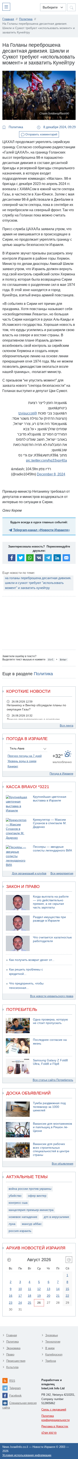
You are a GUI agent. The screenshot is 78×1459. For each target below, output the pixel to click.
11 (29, 1289)
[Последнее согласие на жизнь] (18, 1045)
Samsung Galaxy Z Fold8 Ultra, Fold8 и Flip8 (50, 1062)
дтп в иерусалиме (56, 1217)
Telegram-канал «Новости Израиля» (41, 530)
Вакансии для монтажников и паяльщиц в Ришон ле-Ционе (52, 1127)
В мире (50, 1348)
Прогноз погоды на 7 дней (25, 756)
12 (39, 1289)
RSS (12, 1380)
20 (48, 1295)
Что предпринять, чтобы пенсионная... (26, 985)
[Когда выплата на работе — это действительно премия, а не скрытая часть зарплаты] (18, 902)
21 (58, 1295)
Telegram (15, 1388)
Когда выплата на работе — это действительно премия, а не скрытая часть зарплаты (51, 902)
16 (10, 1295)
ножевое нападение (23, 1217)
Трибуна (50, 1360)
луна (12, 1224)
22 (67, 1295)
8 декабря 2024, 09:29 (59, 127)
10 (20, 1289)
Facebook (15, 1395)
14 (58, 1289)
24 (20, 1302)
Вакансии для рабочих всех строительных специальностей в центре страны (51, 1149)
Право (10, 1354)
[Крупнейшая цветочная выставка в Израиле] (18, 804)
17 (20, 1295)
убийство (15, 1195)
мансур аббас (32, 1224)
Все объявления (62, 1163)
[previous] (9, 1259)
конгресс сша (18, 1202)
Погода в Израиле (61, 773)
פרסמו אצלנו (49, 1432)
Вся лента (66, 725)
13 (48, 1289)
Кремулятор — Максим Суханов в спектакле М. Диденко (50, 823)
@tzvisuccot (27, 413)
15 (67, 1289)
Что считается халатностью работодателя (52, 939)
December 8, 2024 (51, 474)
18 (29, 1295)
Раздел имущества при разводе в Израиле (49, 918)
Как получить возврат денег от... (31, 960)
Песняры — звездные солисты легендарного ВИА (52, 848)
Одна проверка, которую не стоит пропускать (50, 1021)
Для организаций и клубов (29, 873)
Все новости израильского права (51, 996)
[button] (7, 6)
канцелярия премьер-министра (31, 1210)
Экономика (13, 1348)
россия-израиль (20, 1231)
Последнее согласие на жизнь (50, 1041)
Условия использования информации (26, 1455)
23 (10, 1302)
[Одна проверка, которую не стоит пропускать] (18, 1025)
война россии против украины (30, 1188)
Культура (12, 1367)
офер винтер (37, 1195)
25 (29, 1302)
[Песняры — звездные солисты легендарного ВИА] (18, 856)
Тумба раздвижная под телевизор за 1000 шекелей (49, 1107)
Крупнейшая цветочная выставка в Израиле (49, 798)
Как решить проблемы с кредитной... (26, 972)
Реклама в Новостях (54, 1426)
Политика (15, 127)
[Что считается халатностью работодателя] (18, 943)
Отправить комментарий (40, 134)
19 (39, 1295)
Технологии (52, 1341)
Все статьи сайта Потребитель (53, 1080)
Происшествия (15, 1360)
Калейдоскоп (53, 1354)
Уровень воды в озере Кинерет (22, 764)
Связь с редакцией (53, 1409)
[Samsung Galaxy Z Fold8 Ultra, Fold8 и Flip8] (18, 1066)
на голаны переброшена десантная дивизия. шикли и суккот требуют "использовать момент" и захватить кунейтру (38, 583)
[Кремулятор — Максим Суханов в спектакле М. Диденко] (18, 829)
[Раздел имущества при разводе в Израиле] (18, 923)
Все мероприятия (61, 873)
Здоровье (51, 1335)
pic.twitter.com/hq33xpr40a (46, 460)
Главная (11, 1335)
